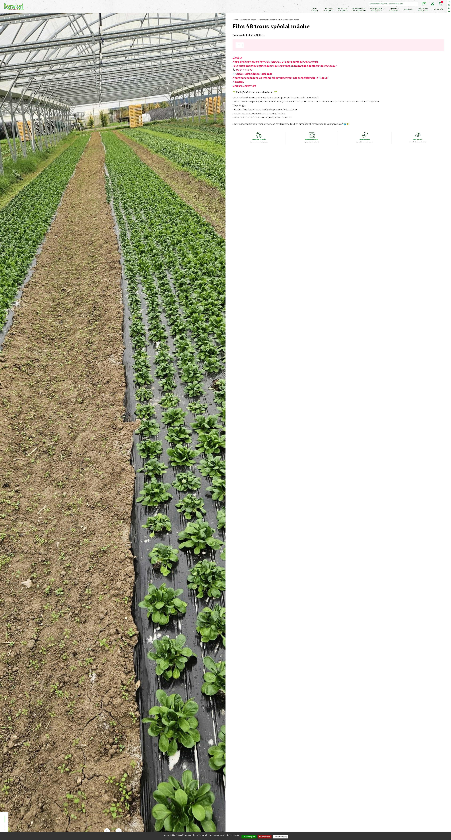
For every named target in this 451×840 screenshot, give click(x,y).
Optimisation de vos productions (358, 9)
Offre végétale (314, 9)
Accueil (235, 19)
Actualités (438, 9)
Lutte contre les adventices (267, 19)
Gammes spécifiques (393, 9)
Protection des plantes (342, 9)
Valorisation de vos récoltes (376, 9)
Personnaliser (280, 837)
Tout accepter (249, 837)
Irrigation (408, 9)
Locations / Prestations (423, 9)
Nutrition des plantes (328, 9)
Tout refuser (264, 837)
